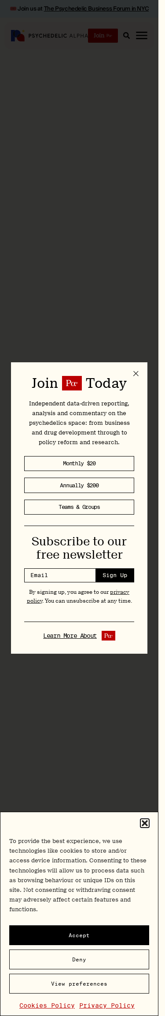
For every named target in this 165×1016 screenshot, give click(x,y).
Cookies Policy (47, 1005)
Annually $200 (79, 485)
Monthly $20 (79, 463)
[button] (144, 823)
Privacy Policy (107, 1005)
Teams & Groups (79, 507)
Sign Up (115, 575)
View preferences (79, 984)
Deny (79, 959)
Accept (79, 935)
